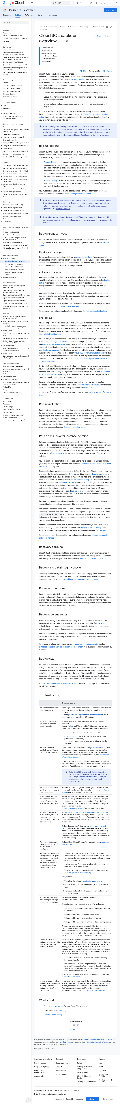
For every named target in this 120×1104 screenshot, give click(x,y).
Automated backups (66, 482)
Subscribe (92, 1099)
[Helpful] (107, 27)
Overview (7, 15)
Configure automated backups (95, 311)
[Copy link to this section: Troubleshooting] (62, 695)
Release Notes (61, 1070)
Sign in (114, 3)
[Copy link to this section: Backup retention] (63, 404)
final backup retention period (53, 344)
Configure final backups (89, 385)
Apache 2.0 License (66, 1042)
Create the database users (72, 808)
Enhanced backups (51, 162)
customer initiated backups (70, 579)
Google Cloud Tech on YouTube (106, 1081)
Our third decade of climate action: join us (51, 1094)
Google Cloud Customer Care (85, 135)
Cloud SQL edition (91, 114)
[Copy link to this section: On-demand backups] (64, 252)
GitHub (79, 1063)
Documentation (51, 27)
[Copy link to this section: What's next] (56, 1000)
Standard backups (51, 180)
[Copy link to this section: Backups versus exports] (72, 614)
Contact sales (39, 1076)
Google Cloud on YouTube (105, 1075)
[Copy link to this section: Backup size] (56, 658)
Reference (29, 15)
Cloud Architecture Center (84, 1077)
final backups (56, 453)
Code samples (82, 1072)
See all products (40, 1063)
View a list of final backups (50, 334)
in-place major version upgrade (85, 644)
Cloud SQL (13, 10)
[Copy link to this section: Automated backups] (63, 272)
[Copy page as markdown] (67, 41)
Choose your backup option (79, 194)
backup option (78, 79)
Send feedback (103, 36)
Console (82, 3)
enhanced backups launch (87, 200)
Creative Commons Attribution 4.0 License (98, 1040)
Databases (63, 27)
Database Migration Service (50, 647)
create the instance (63, 209)
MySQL (83, 71)
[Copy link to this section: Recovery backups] (65, 547)
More (33, 3)
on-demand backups (97, 474)
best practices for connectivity (80, 873)
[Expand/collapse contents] (52, 47)
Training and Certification (86, 1082)
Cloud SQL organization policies (93, 990)
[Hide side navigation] (28, 1099)
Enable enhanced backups (61, 206)
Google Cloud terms (71, 1090)
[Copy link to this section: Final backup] (54, 318)
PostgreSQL (29, 10)
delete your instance (51, 350)
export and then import (74, 647)
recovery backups (90, 579)
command (85, 715)
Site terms (58, 1090)
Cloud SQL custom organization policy (90, 353)
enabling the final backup (59, 341)
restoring (62, 1010)
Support (59, 1067)
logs (71, 726)
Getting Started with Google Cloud (84, 1068)
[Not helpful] (110, 27)
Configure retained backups (91, 527)
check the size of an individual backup (61, 683)
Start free (110, 10)
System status (61, 1074)
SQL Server (107, 71)
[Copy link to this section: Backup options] (61, 146)
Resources (53, 15)
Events (101, 1067)
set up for (93, 881)
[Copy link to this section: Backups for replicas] (67, 588)
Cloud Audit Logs (72, 736)
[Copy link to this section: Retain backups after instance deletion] (90, 436)
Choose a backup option (54, 1006)
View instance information (72, 977)
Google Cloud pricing (41, 1067)
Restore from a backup (53, 1015)
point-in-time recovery (70, 306)
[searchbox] (16, 22)
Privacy (49, 1090)
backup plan (89, 388)
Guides (18, 15)
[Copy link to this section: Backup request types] (69, 233)
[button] (15, 49)
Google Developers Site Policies (97, 1042)
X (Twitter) (103, 1070)
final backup (97, 748)
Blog (100, 1063)
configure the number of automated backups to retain (88, 812)
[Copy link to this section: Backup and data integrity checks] (84, 567)
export (103, 623)
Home (41, 27)
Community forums (63, 1063)
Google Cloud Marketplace (39, 1071)
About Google (39, 1090)
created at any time (84, 257)
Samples (41, 15)
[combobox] (62, 3)
